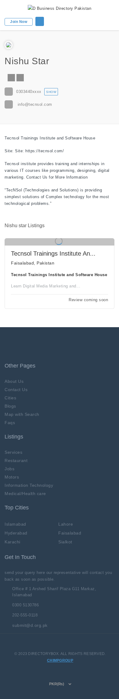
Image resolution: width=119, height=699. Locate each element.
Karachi (12, 541)
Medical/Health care (25, 493)
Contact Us (16, 389)
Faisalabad (69, 533)
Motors (12, 477)
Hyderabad (16, 533)
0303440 (28, 91)
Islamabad (15, 524)
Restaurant (16, 460)
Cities (10, 397)
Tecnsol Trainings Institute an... (53, 253)
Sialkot (65, 541)
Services (13, 452)
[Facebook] (11, 77)
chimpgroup (60, 660)
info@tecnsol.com (35, 104)
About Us (14, 381)
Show (51, 92)
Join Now (18, 22)
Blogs (10, 406)
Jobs (9, 468)
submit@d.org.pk (30, 625)
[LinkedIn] (20, 77)
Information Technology (29, 485)
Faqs (10, 422)
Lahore (65, 524)
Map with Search (22, 414)
